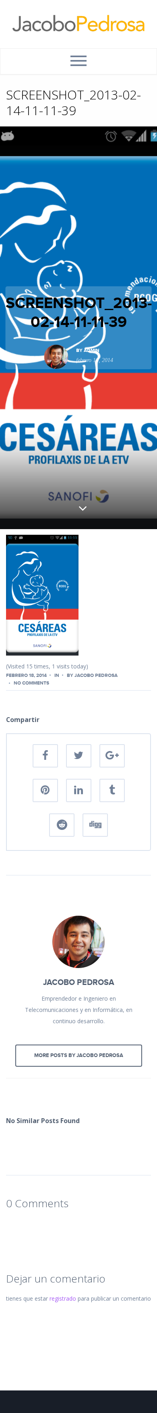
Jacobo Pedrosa (96, 675)
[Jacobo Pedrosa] (78, 24)
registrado (63, 1298)
